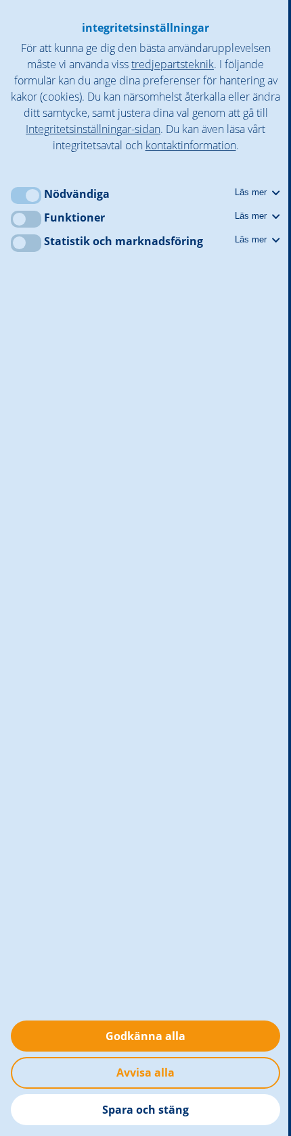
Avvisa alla (145, 1072)
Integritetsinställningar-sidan (93, 129)
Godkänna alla (145, 1036)
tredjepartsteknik (172, 64)
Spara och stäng (145, 1109)
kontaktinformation (191, 145)
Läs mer (252, 192)
